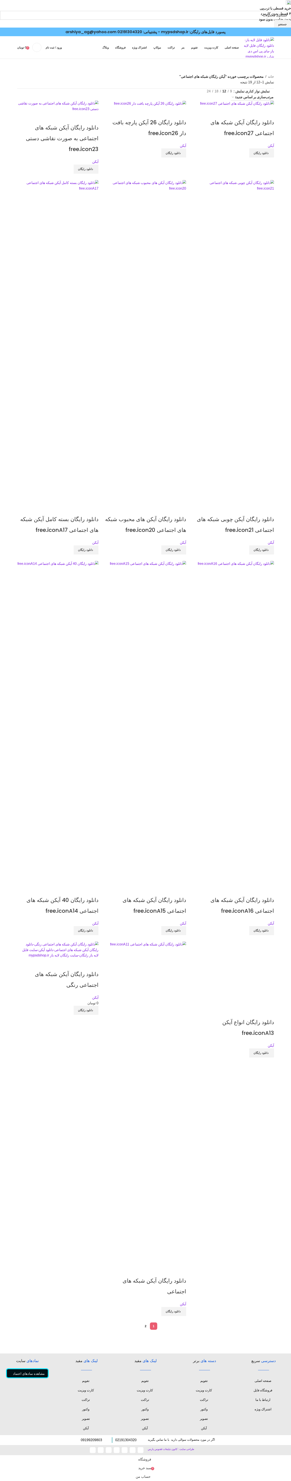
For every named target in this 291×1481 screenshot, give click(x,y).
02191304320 (129, 31)
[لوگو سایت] (258, 47)
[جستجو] (37, 47)
